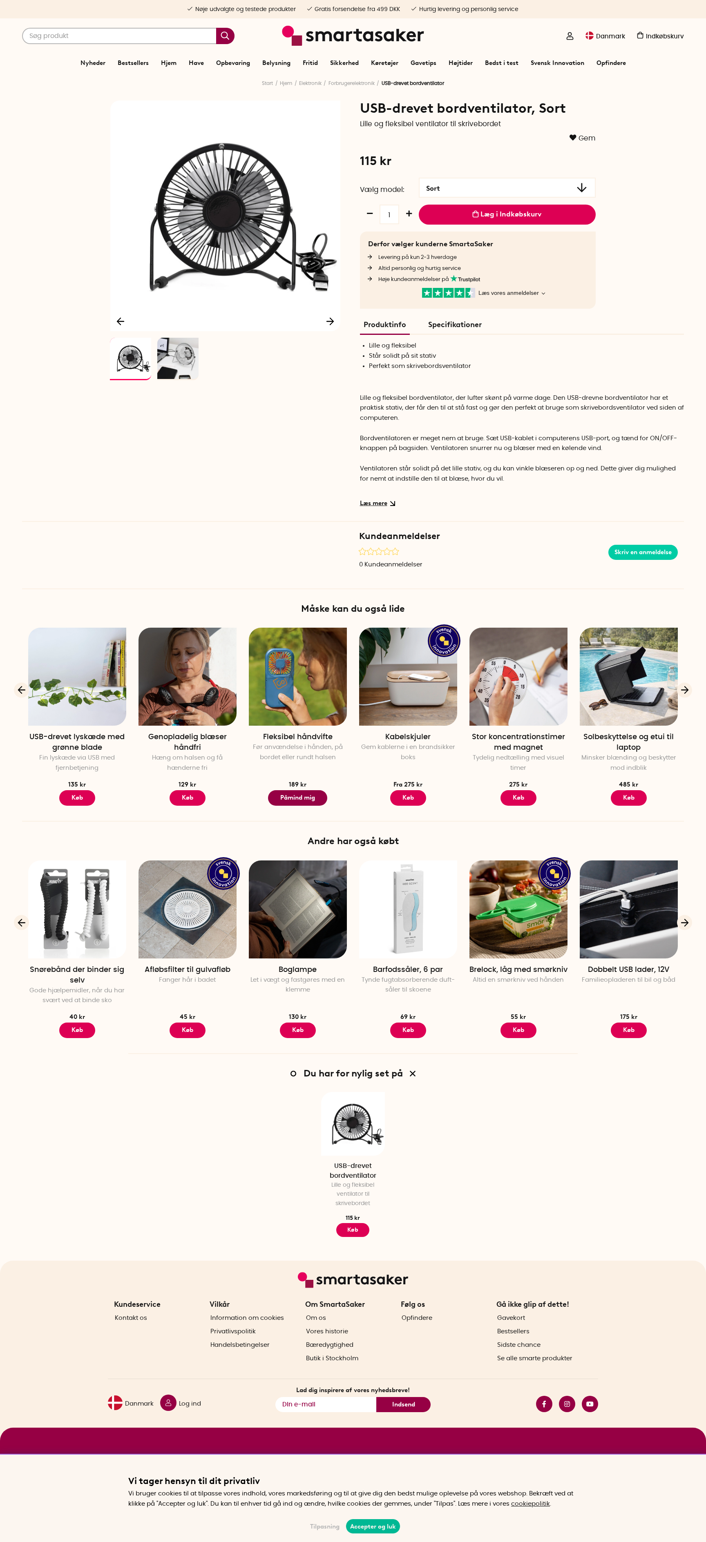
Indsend (403, 1404)
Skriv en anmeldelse (643, 552)
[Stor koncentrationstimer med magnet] (518, 677)
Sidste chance (519, 1345)
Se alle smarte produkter (534, 1358)
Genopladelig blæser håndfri (187, 742)
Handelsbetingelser (240, 1345)
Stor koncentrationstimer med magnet (518, 742)
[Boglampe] (298, 909)
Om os (316, 1318)
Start (267, 83)
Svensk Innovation (557, 63)
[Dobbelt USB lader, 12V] (629, 909)
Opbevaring (233, 63)
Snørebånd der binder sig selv (77, 975)
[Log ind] (570, 36)
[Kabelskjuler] (408, 677)
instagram (563, 1404)
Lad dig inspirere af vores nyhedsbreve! (353, 1390)
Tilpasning (325, 1526)
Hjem (168, 63)
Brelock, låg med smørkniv (518, 970)
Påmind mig (297, 797)
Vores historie (327, 1331)
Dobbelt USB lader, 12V (628, 970)
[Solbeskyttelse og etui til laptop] (629, 677)
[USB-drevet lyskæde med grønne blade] (77, 677)
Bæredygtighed (329, 1345)
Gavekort (511, 1318)
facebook (541, 1404)
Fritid (310, 63)
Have (196, 63)
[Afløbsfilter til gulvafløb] (188, 909)
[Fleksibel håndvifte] (298, 677)
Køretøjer (384, 63)
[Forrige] (121, 321)
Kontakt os (131, 1318)
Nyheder (92, 63)
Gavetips (423, 63)
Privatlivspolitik (233, 1331)
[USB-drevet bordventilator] (353, 1124)
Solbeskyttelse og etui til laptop (628, 742)
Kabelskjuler (408, 737)
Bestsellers (133, 63)
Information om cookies (247, 1318)
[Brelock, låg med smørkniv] (518, 909)
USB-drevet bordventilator (353, 1171)
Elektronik (310, 83)
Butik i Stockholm (332, 1358)
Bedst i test (501, 63)
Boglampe (298, 970)
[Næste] (330, 321)
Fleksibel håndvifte (298, 737)
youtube (586, 1404)
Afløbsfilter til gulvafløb (187, 970)
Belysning (276, 63)
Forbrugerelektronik (351, 83)
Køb (77, 797)
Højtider (461, 63)
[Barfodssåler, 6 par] (408, 909)
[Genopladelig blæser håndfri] (188, 677)
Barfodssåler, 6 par (408, 970)
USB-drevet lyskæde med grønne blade (77, 742)
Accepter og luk (373, 1526)
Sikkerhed (344, 63)
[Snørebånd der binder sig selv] (77, 909)
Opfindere (611, 63)
